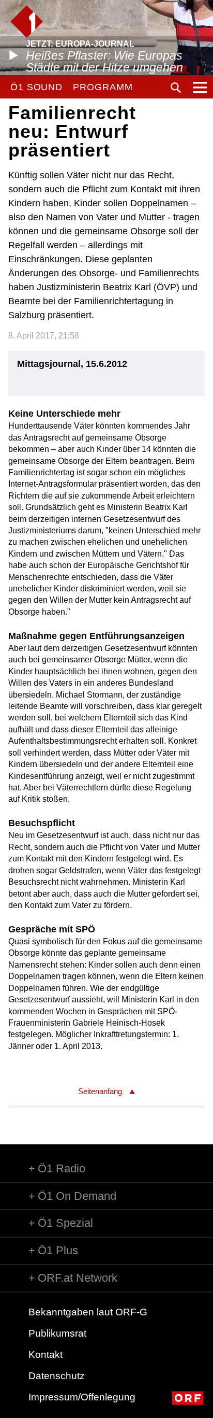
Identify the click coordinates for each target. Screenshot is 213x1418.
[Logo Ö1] (26, 21)
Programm (102, 87)
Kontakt (45, 1354)
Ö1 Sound (36, 87)
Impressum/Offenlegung (81, 1397)
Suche (176, 87)
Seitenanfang (100, 1091)
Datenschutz (56, 1375)
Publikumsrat (57, 1333)
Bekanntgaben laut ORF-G (87, 1312)
